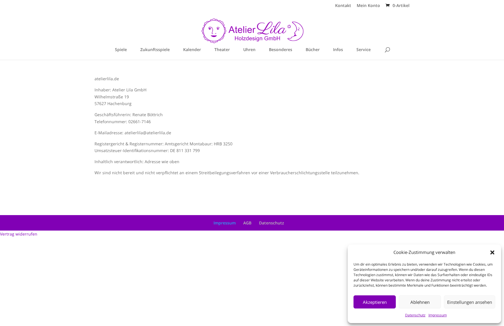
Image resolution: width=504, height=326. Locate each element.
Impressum (437, 315)
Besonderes (280, 50)
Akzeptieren (375, 302)
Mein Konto (368, 6)
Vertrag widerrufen (18, 234)
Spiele (121, 50)
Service (363, 50)
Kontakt (343, 6)
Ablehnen (420, 302)
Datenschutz (415, 315)
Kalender (192, 50)
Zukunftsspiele (155, 50)
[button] (492, 252)
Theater (222, 50)
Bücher (313, 50)
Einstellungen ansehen (469, 302)
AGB (247, 223)
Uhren (249, 50)
